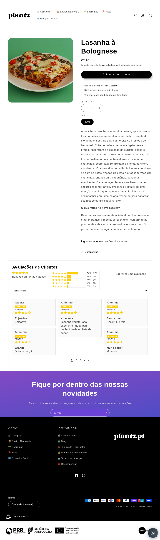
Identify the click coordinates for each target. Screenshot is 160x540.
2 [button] (76, 360)
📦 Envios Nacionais (19, 441)
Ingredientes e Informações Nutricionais (104, 241)
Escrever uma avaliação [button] (131, 273)
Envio (102, 65)
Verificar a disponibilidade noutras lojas (106, 95)
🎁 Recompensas (67, 464)
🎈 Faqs (13, 452)
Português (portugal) (22, 504)
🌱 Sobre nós (15, 447)
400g (87, 122)
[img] (34, 313)
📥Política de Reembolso (71, 447)
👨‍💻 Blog (62, 441)
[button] (44, 11)
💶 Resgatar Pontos (19, 458)
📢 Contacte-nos (67, 435)
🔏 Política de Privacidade (72, 452)
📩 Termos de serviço (70, 458)
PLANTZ (127, 506)
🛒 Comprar (15, 435)
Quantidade (87, 101)
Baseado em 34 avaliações (29, 276)
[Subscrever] (105, 413)
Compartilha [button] (91, 252)
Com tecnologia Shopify (141, 506)
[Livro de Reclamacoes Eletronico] (147, 531)
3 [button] (80, 360)
